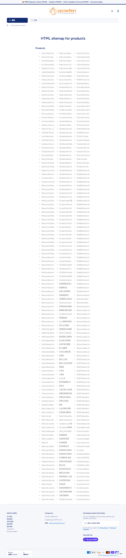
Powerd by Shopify (114, 555)
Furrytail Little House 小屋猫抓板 (70, 204)
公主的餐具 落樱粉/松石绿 (68, 408)
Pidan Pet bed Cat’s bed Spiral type (54, 465)
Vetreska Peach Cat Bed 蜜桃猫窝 (71, 155)
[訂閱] (116, 523)
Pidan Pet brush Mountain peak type (54, 454)
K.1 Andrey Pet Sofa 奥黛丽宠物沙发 (71, 117)
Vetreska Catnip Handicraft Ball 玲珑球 (55, 401)
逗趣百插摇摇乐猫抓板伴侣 (68, 393)
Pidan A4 (45, 442)
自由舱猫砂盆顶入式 (66, 284)
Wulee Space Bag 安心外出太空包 (71, 95)
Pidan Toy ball (46, 416)
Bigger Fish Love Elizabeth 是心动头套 (55, 170)
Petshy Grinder (82, 159)
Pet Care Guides (12, 531)
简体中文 (25, 554)
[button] (118, 11)
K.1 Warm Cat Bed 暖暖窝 (68, 110)
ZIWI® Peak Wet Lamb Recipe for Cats (90, 416)
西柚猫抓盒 (63, 318)
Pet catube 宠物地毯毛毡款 (68, 427)
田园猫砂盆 (63, 287)
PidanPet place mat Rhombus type (53, 461)
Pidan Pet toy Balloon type (68, 68)
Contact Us (10, 529)
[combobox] (74, 20)
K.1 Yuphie (80, 450)
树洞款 (61, 355)
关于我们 (9, 516)
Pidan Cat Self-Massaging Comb (53, 450)
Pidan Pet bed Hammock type (52, 476)
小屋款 (61, 374)
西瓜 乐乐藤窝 (64, 325)
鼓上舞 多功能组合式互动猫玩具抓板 (72, 340)
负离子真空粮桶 (64, 344)
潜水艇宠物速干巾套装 (67, 488)
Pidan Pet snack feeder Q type (52, 492)
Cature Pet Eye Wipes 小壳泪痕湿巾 (89, 68)
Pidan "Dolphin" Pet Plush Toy (52, 427)
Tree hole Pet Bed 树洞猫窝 (51, 110)
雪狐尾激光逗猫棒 (65, 329)
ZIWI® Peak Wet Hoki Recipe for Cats (90, 401)
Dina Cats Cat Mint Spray (85, 121)
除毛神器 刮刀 (64, 446)
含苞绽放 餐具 (64, 439)
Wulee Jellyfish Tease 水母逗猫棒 (53, 102)
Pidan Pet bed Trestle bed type (87, 435)
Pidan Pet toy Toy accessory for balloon (72, 64)
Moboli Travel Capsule (49, 76)
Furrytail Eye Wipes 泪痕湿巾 (87, 476)
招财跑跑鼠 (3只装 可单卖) (68, 476)
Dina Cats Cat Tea (83, 117)
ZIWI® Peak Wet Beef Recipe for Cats (55, 333)
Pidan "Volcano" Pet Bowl (50, 412)
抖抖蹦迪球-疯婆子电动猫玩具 (69, 457)
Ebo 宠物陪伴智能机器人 (67, 321)
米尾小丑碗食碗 (64, 291)
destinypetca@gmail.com (57, 523)
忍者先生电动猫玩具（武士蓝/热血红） (73, 461)
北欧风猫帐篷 (64, 495)
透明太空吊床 (64, 401)
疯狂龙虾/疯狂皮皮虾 (66, 469)
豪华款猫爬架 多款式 (66, 382)
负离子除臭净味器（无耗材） (69, 492)
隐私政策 (9, 524)
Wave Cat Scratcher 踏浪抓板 (69, 420)
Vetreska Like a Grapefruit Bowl (70, 151)
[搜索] (31, 20)
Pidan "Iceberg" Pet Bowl (50, 408)
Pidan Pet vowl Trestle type (51, 488)
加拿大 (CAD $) (12, 554)
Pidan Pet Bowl (47, 484)
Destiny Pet (106, 555)
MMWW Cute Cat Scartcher (86, 79)
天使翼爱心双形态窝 (66, 299)
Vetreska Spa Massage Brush (69, 144)
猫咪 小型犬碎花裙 (65, 363)
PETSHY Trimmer (82, 136)
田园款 (61, 367)
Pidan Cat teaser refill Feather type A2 (72, 53)
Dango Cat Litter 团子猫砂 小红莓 (53, 57)
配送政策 (9, 519)
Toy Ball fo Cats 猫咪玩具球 (68, 423)
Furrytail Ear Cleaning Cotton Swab (89, 473)
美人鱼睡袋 (63, 348)
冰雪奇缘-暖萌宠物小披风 (68, 412)
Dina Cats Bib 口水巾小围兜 (51, 155)
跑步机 (61, 386)
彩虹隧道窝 (63, 442)
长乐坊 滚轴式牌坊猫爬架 (68, 352)
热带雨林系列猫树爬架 (67, 306)
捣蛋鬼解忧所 (64, 295)
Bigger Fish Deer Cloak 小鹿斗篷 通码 (55, 159)
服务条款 (9, 526)
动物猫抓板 (63, 435)
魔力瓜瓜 (62, 465)
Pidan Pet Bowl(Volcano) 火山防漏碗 (71, 416)
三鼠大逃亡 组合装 (65, 389)
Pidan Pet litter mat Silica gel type (53, 480)
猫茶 (60, 405)
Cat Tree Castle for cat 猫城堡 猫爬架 (55, 121)
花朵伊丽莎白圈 (64, 480)
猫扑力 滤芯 (63, 359)
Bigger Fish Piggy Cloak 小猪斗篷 (53, 95)
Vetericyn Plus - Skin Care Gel (52, 129)
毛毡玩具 (62, 484)
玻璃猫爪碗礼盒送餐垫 (67, 310)
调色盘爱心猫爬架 (65, 337)
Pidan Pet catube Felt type (68, 61)
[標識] (63, 11)
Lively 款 (62, 378)
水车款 (61, 371)
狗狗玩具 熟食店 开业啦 (67, 397)
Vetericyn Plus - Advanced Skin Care (54, 125)
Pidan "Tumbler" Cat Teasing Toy (53, 439)
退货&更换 (10, 521)
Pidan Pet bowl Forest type (51, 457)
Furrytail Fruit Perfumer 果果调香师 (89, 480)
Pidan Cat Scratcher (49, 423)
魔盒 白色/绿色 (64, 473)
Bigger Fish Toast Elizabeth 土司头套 (54, 91)
